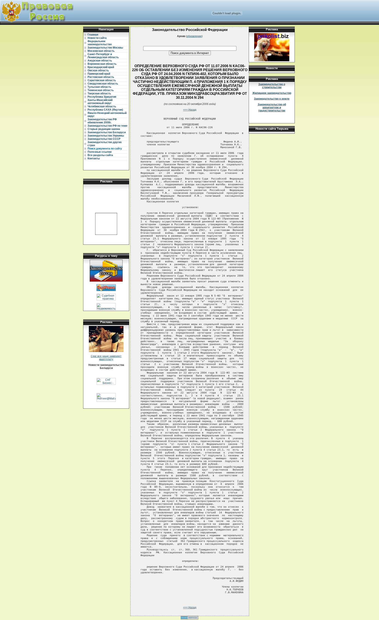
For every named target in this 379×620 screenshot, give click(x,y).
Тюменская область (101, 90)
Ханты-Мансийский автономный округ (100, 102)
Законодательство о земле (272, 98)
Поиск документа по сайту (105, 148)
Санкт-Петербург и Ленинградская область (103, 56)
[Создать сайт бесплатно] (189, 618)
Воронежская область (102, 63)
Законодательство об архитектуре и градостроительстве (272, 107)
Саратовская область (102, 80)
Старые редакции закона (104, 129)
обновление (194, 36)
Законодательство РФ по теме (107, 125)
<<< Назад (189, 109)
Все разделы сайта (100, 155)
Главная (93, 34)
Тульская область (99, 86)
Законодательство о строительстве (271, 86)
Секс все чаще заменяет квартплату (106, 358)
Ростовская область (101, 77)
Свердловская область (103, 83)
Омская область (98, 70)
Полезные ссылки (99, 151)
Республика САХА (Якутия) (105, 109)
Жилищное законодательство (271, 93)
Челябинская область (102, 106)
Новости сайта (97, 38)
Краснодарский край (101, 67)
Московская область (101, 50)
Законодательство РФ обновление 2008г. (102, 121)
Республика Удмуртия (102, 96)
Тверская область (99, 93)
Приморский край (99, 73)
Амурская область (100, 60)
